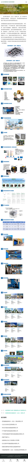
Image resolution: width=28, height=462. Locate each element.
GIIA (20, 456)
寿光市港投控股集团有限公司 (10, 427)
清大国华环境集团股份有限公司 (10, 443)
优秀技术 (10, 10)
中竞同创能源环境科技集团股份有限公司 (13, 434)
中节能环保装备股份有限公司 (10, 431)
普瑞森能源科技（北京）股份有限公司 (12, 421)
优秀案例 (14, 10)
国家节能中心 (5, 437)
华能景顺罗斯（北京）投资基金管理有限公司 (14, 450)
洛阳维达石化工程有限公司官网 (10, 440)
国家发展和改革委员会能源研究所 (11, 446)
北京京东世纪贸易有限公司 (9, 424)
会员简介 (19, 10)
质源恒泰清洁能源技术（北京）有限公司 (15, 413)
